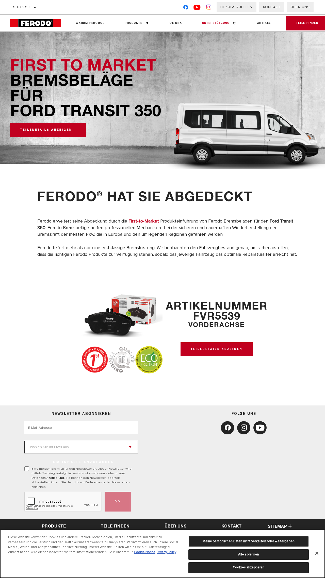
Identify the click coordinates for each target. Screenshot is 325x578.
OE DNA (176, 23)
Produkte (133, 23)
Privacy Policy (166, 552)
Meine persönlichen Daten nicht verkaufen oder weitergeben (248, 541)
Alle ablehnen (248, 554)
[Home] (38, 23)
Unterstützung (216, 23)
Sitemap (277, 526)
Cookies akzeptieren (248, 567)
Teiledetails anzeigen (46, 130)
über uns (175, 526)
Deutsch (21, 7)
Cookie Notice (144, 552)
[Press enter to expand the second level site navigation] (147, 23)
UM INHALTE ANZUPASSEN (84, 462)
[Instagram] (209, 8)
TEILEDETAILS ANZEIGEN (216, 349)
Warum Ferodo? (90, 23)
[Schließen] (316, 553)
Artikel (264, 23)
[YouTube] (197, 8)
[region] (162, 554)
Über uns (300, 7)
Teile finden (115, 526)
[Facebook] (185, 8)
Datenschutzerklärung (47, 478)
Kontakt (272, 7)
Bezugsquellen (236, 7)
